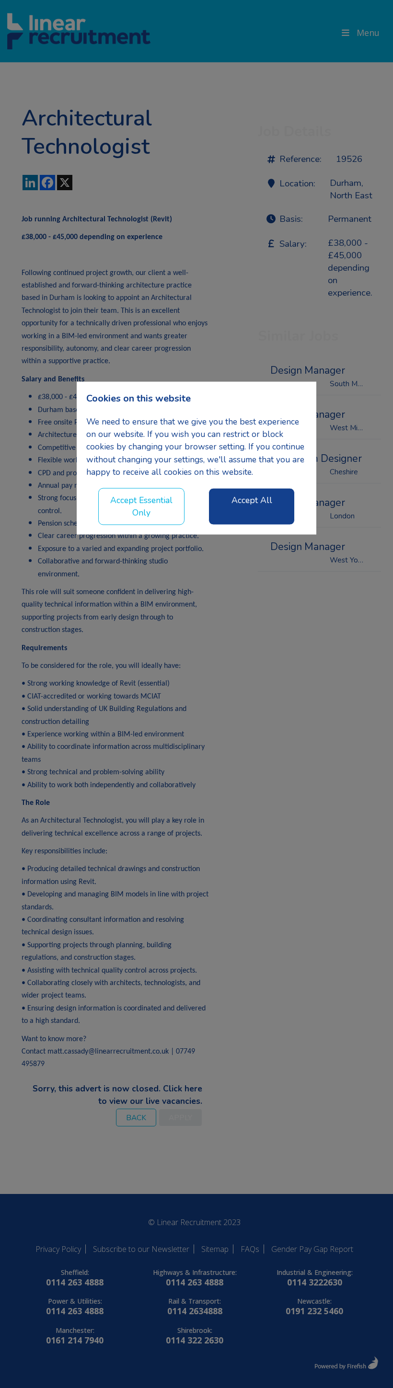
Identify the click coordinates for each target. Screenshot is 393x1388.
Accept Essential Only (141, 506)
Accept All (251, 499)
